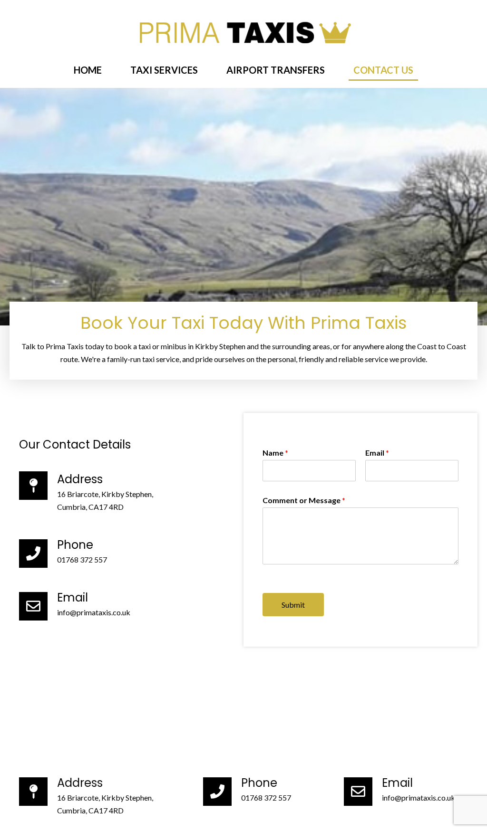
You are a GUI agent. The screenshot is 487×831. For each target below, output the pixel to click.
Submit (293, 604)
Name (275, 452)
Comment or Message (304, 500)
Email (377, 452)
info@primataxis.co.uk (93, 612)
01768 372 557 (82, 559)
